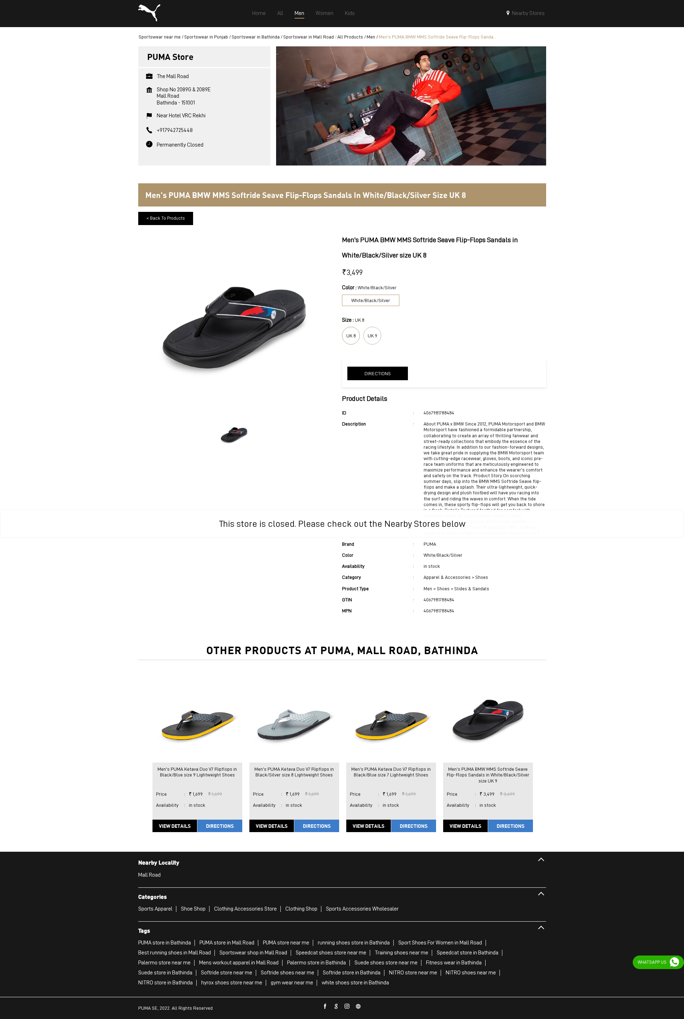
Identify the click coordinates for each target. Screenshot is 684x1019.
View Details (175, 825)
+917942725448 (175, 130)
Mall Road (149, 875)
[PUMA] (149, 13)
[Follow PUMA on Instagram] (347, 1007)
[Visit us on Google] (336, 1007)
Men (371, 36)
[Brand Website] (358, 1007)
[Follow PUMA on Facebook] (325, 1007)
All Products (350, 36)
